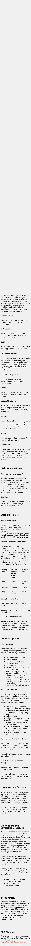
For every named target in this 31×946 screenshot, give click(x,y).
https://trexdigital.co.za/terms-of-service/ (14, 458)
